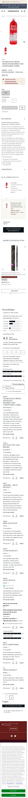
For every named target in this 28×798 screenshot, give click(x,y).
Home (3, 16)
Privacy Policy (10, 783)
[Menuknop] (1, 11)
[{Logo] (13, 11)
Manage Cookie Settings (13, 786)
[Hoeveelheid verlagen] (4, 100)
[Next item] (24, 269)
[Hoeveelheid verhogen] (14, 100)
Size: (3, 89)
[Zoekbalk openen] (4, 11)
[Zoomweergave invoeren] (24, 41)
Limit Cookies (13, 790)
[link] (22, 11)
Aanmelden (13, 728)
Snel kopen (14, 291)
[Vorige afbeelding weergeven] (1, 31)
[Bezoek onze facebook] (11, 736)
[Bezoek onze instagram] (15, 736)
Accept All (13, 795)
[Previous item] (2, 269)
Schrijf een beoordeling (8, 72)
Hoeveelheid (5, 97)
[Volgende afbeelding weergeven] (25, 31)
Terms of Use (19, 783)
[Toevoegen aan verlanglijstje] (22, 108)
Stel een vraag (19, 72)
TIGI (3, 59)
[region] (13, 770)
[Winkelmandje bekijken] (24, 11)
